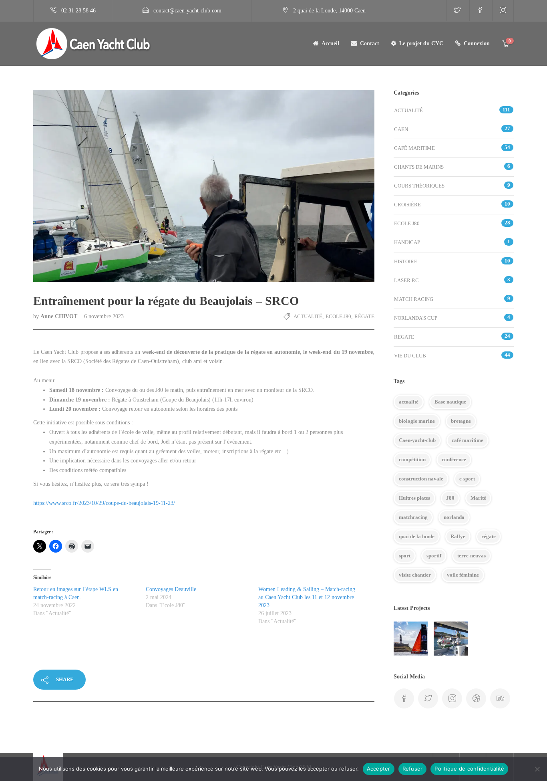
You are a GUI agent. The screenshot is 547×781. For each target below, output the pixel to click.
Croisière (407, 205)
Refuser (412, 768)
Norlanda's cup (415, 318)
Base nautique (450, 402)
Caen (401, 129)
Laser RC (406, 280)
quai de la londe (416, 536)
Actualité (308, 316)
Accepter (378, 768)
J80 (450, 498)
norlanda (454, 517)
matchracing (413, 517)
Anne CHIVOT (59, 316)
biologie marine (417, 421)
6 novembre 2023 (104, 316)
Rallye (457, 536)
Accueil (330, 43)
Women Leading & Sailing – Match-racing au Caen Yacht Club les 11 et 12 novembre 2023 (306, 597)
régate (488, 536)
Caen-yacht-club (417, 440)
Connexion (477, 43)
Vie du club (410, 356)
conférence (454, 459)
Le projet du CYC (421, 43)
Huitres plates (414, 498)
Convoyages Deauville (171, 589)
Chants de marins (419, 167)
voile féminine (463, 575)
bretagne (461, 421)
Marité (478, 498)
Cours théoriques (419, 186)
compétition (412, 459)
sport (404, 556)
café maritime (467, 440)
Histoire (405, 261)
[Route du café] (411, 639)
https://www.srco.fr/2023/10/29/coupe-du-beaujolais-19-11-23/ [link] (104, 503)
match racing (413, 299)
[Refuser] (537, 769)
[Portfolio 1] (451, 639)
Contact (369, 43)
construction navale (421, 479)
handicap (407, 242)
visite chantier (415, 575)
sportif (433, 556)
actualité (408, 402)
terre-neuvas (471, 556)
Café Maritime (414, 148)
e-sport (467, 479)
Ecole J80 (338, 316)
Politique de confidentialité (469, 768)
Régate (364, 316)
